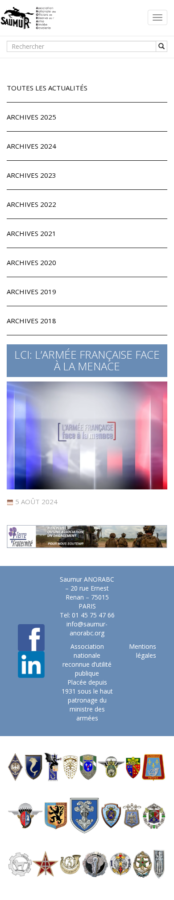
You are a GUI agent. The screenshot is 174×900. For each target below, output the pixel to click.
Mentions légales (142, 651)
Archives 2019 (31, 291)
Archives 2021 (31, 233)
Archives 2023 (31, 175)
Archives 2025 (31, 116)
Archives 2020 (31, 262)
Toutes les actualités (47, 87)
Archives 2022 (31, 204)
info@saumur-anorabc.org (87, 628)
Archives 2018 (31, 320)
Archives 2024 (31, 145)
